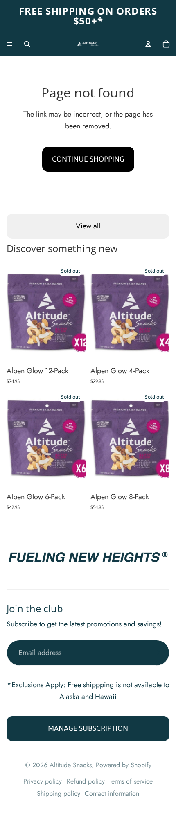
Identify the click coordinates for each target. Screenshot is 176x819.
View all (88, 226)
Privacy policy (42, 781)
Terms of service (131, 781)
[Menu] (9, 44)
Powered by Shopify (123, 765)
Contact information (112, 793)
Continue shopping (88, 159)
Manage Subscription (88, 728)
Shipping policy (58, 793)
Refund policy (86, 781)
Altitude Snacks (71, 765)
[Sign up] (156, 653)
